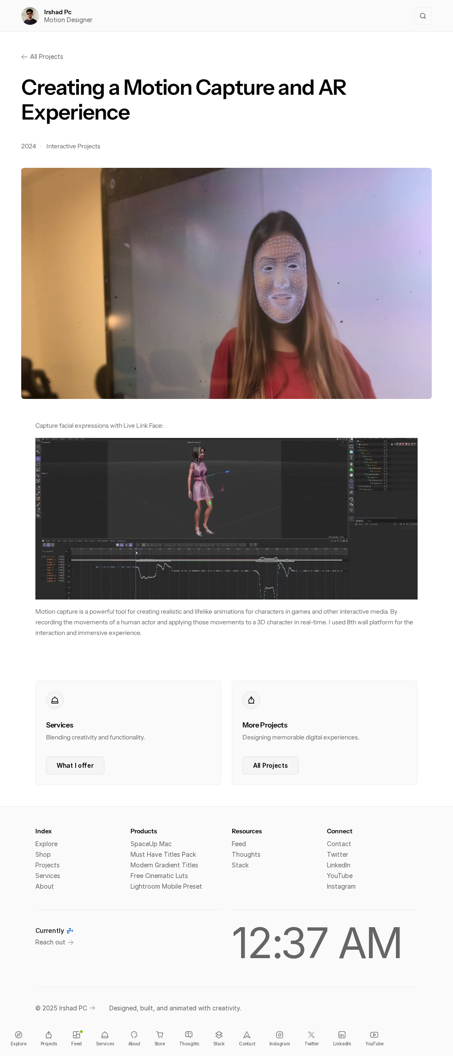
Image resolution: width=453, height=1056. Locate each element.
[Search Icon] (423, 16)
